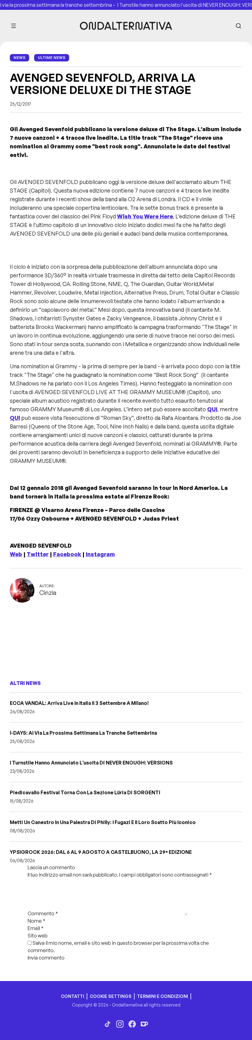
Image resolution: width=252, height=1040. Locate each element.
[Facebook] (132, 1024)
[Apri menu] (13, 26)
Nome (36, 921)
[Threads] (107, 1024)
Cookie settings (111, 996)
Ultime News (51, 57)
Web (16, 554)
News (20, 57)
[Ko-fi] (144, 1024)
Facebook (67, 554)
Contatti (72, 996)
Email (36, 928)
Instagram (100, 554)
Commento (43, 913)
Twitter (38, 554)
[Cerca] (238, 26)
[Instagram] (120, 1024)
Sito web (38, 935)
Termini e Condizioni (162, 996)
